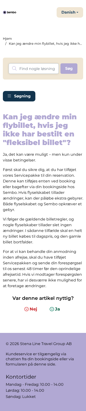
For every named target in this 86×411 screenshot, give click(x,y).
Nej (33, 309)
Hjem (7, 38)
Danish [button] (68, 12)
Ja (57, 309)
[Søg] (68, 68)
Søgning (22, 96)
